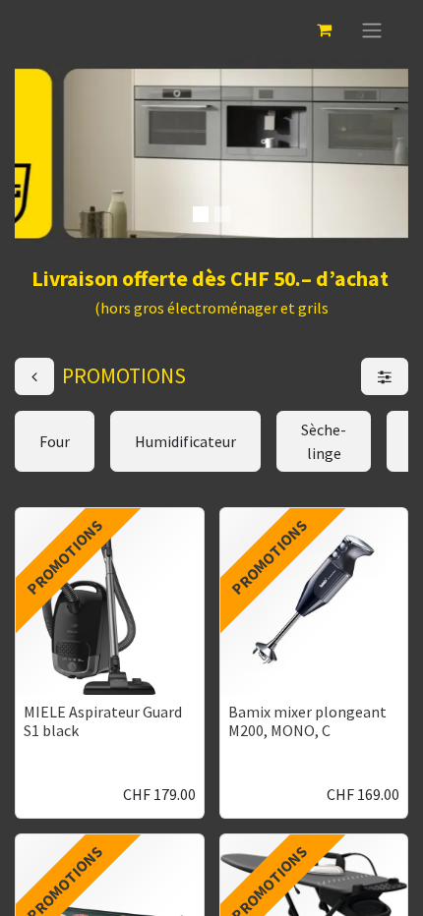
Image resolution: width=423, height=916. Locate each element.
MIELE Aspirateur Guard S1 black (103, 721)
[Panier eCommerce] (323, 29)
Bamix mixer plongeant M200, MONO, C (307, 721)
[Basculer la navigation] (372, 29)
